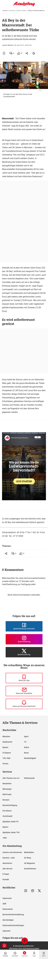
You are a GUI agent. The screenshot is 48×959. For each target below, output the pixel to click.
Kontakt (6, 879)
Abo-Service (7, 869)
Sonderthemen (30, 869)
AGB (4, 904)
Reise (26, 753)
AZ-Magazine (29, 863)
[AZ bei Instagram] (32, 891)
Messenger (7, 789)
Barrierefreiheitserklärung (13, 914)
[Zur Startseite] (24, 6)
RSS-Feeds (7, 794)
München (12, 10)
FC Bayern (7, 753)
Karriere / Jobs (9, 858)
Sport (26, 736)
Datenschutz (8, 909)
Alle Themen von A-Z (11, 778)
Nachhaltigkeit (30, 758)
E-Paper (6, 874)
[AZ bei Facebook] (25, 891)
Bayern (5, 747)
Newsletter (7, 784)
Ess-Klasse (7, 811)
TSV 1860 (6, 758)
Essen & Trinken (21, 10)
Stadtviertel (7, 742)
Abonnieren (7, 863)
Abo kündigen (8, 920)
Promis (5, 764)
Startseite (5, 10)
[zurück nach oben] (24, 941)
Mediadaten (29, 852)
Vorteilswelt (7, 816)
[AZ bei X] (39, 891)
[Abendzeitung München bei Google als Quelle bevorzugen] (33, 53)
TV (25, 742)
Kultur (26, 747)
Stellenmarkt (29, 778)
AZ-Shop (27, 858)
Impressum (7, 898)
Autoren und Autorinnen (12, 852)
